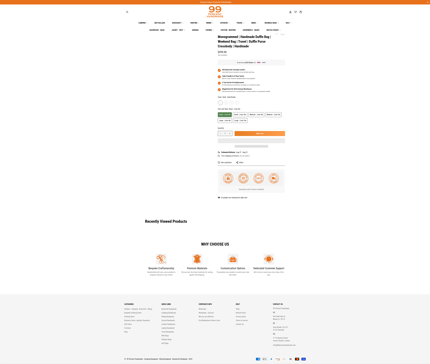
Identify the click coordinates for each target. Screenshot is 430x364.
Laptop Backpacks (168, 328)
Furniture (127, 328)
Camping (142, 23)
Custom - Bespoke (228, 30)
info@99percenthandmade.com (284, 345)
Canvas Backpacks (168, 320)
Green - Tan (237, 102)
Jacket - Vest (177, 30)
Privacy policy (241, 317)
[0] (300, 12)
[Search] (127, 12)
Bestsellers (160, 23)
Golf (288, 23)
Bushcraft (176, 23)
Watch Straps (273, 30)
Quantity (221, 128)
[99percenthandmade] (215, 11)
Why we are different (206, 317)
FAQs (238, 309)
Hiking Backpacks (167, 317)
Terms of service (242, 320)
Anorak (195, 30)
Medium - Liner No (256, 114)
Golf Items (128, 324)
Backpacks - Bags (157, 30)
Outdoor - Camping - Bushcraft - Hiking (138, 309)
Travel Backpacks (167, 332)
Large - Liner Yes (240, 120)
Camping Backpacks (168, 313)
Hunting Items (129, 317)
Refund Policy (241, 313)
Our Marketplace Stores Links (209, 320)
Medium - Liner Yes (273, 114)
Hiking (208, 23)
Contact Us (240, 324)
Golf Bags (164, 343)
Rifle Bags (165, 336)
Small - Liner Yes (240, 114)
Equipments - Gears (251, 30)
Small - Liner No (225, 114)
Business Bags (271, 23)
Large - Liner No (225, 120)
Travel (239, 23)
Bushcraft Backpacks (168, 309)
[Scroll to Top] (425, 351)
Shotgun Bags (166, 339)
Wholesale (202, 309)
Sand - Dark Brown (220, 102)
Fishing (209, 30)
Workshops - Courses (206, 313)
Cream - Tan (231, 102)
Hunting (193, 23)
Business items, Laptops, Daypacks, (137, 320)
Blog (126, 332)
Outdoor (224, 23)
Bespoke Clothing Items (132, 313)
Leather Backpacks (168, 324)
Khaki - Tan (226, 102)
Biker (253, 23)
